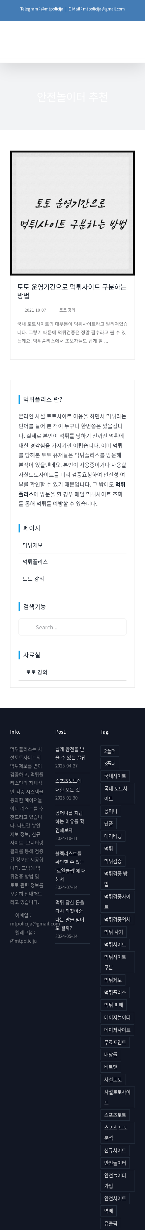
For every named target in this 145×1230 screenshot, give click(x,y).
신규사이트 (115, 1150)
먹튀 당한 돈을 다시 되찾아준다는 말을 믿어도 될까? (69, 915)
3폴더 (110, 763)
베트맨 (110, 1066)
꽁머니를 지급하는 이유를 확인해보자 (69, 821)
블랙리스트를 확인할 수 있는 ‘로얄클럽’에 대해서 (70, 866)
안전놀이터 (115, 1162)
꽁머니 (110, 810)
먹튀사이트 (115, 944)
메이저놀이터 (117, 1017)
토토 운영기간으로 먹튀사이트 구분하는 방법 (72, 194)
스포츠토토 (115, 1114)
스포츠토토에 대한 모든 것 (68, 784)
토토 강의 (72, 234)
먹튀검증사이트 (117, 901)
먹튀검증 (113, 860)
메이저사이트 (117, 1029)
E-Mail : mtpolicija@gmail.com (96, 8)
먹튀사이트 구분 (115, 962)
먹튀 (108, 848)
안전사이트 (115, 1198)
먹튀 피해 (113, 1004)
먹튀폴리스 (35, 561)
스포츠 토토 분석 (115, 1132)
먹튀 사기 (113, 931)
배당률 (110, 1054)
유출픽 (110, 1223)
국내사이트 (115, 775)
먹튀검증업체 (117, 919)
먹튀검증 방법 (115, 878)
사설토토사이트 (117, 1097)
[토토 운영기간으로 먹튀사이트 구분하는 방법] (72, 213)
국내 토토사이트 (115, 793)
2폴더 (110, 750)
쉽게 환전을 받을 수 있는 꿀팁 (70, 753)
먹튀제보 (33, 545)
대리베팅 (113, 835)
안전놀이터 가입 (115, 1180)
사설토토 (113, 1079)
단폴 (108, 823)
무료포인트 (115, 1042)
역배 (108, 1210)
